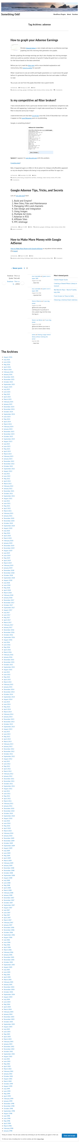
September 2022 (9, 469)
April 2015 (7, 679)
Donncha (14, 88)
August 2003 (8, 1027)
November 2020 (9, 521)
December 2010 (9, 808)
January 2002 (8, 1074)
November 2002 (9, 1049)
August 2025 (8, 387)
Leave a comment (17, 229)
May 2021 (7, 506)
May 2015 (7, 677)
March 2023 (8, 454)
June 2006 (7, 942)
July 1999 (7, 1089)
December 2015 (9, 660)
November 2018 (9, 573)
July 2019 (7, 553)
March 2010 (8, 831)
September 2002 (9, 1054)
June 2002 (7, 1061)
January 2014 (8, 717)
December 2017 (9, 600)
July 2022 (7, 474)
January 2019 (8, 568)
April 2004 (7, 1007)
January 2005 (8, 985)
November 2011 (9, 781)
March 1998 (8, 1126)
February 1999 (8, 1099)
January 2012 (8, 776)
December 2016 (9, 630)
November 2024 (9, 409)
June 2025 (7, 392)
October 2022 (8, 466)
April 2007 (7, 918)
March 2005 (8, 980)
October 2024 (8, 412)
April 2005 (7, 977)
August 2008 (8, 878)
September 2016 (9, 637)
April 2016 (7, 650)
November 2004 (9, 989)
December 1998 (9, 1104)
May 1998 (7, 1121)
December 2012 (9, 749)
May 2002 (7, 1064)
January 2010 (8, 836)
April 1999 (7, 1096)
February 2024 (8, 427)
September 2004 (9, 994)
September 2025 (9, 384)
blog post (31, 65)
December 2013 (9, 719)
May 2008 (7, 885)
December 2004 (9, 987)
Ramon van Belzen (37, 320)
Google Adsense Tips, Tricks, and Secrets (37, 190)
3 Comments (15, 180)
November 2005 (9, 960)
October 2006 (8, 932)
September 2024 (9, 414)
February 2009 (8, 863)
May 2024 (7, 419)
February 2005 (8, 982)
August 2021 (8, 498)
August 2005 (8, 967)
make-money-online (39, 90)
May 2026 (7, 365)
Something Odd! (10, 14)
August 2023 (8, 441)
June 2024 (7, 417)
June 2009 (7, 853)
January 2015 (8, 687)
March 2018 (8, 593)
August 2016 (8, 640)
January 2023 (8, 459)
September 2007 (9, 905)
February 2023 (8, 456)
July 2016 (7, 642)
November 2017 (9, 603)
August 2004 (8, 997)
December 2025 (9, 377)
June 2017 (7, 615)
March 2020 (8, 538)
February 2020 (8, 541)
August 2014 (8, 699)
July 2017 (7, 613)
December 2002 (9, 1047)
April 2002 (7, 1066)
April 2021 (7, 508)
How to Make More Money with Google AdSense (36, 241)
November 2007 (9, 900)
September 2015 (9, 667)
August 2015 (8, 670)
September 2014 (9, 697)
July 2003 (7, 1029)
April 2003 (7, 1037)
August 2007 (8, 908)
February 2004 (8, 1012)
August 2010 (8, 818)
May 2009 (7, 856)
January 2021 (8, 516)
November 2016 (9, 632)
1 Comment (59, 258)
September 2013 (9, 727)
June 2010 (7, 823)
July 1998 (7, 1116)
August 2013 (8, 729)
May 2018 (7, 588)
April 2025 (7, 397)
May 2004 (7, 1004)
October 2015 (8, 665)
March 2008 (8, 890)
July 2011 (7, 791)
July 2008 (7, 880)
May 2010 (7, 826)
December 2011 (9, 779)
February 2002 (8, 1071)
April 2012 (7, 769)
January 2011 (8, 806)
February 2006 (8, 952)
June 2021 (7, 503)
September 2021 (9, 496)
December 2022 (9, 461)
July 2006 (7, 940)
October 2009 (8, 843)
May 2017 (7, 617)
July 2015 (7, 672)
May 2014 (7, 707)
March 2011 (8, 801)
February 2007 (8, 923)
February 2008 (8, 893)
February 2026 (8, 372)
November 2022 (9, 464)
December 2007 (9, 898)
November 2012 (9, 751)
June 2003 (7, 1032)
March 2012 (8, 771)
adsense (14, 90)
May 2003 (7, 1034)
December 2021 (9, 491)
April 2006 (7, 947)
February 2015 (8, 684)
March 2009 (8, 861)
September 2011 (9, 786)
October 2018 (8, 575)
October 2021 (8, 493)
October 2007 (8, 903)
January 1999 (8, 1101)
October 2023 (8, 436)
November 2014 (9, 692)
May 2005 (7, 975)
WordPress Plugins (59, 14)
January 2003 (8, 1044)
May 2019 (7, 558)
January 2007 (8, 925)
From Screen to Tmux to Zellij (64, 296)
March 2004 (8, 1009)
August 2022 (8, 471)
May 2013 (7, 737)
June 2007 (7, 913)
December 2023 (9, 431)
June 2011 (7, 794)
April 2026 (7, 367)
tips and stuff (20, 196)
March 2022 (8, 484)
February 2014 (8, 714)
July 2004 (7, 999)
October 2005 (8, 962)
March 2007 (8, 920)
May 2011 (7, 796)
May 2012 (7, 766)
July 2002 (7, 1059)
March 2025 (8, 399)
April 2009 (7, 858)
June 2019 (7, 555)
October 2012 (8, 754)
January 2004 (8, 1014)
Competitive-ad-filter (30, 177)
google (25, 90)
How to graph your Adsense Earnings (34, 40)
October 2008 (8, 873)
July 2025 (7, 389)
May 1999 (7, 1094)
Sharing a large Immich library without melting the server (41, 337)
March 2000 (8, 1081)
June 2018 (7, 585)
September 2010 (9, 816)
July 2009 (7, 851)
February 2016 (8, 655)
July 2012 (7, 761)
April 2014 (7, 709)
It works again (15, 163)
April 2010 (7, 828)
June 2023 (7, 446)
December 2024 (9, 407)
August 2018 (8, 580)
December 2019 (9, 546)
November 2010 (9, 811)
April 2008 (7, 888)
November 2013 (9, 722)
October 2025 (8, 382)
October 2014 (8, 694)
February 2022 (8, 486)
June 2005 (7, 972)
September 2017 (9, 608)
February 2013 (8, 744)
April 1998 (7, 1123)
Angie (15, 251)
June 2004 (7, 1002)
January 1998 (8, 1131)
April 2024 (7, 422)
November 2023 (9, 434)
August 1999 (8, 1086)
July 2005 (7, 970)
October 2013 (8, 724)
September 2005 (9, 965)
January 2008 (8, 895)
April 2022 (7, 481)
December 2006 (9, 927)
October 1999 (8, 1084)
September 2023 (9, 439)
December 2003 (9, 1017)
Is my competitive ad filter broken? (33, 100)
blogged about (31, 48)
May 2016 (7, 647)
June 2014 (7, 704)
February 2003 (8, 1042)
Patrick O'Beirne (36, 301)
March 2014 (8, 712)
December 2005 (9, 957)
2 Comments (58, 90)
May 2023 (7, 449)
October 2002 (8, 1051)
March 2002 (8, 1069)
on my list (35, 116)
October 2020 (8, 523)
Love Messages (27, 118)
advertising (20, 177)
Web (34, 88)
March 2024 (8, 424)
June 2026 (7, 362)
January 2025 (8, 404)
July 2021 (7, 501)
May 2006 (7, 945)
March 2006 (8, 950)
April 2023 (7, 451)
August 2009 (8, 848)
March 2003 (8, 1039)
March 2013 (8, 741)
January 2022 (8, 489)
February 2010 (8, 833)
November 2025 (9, 379)
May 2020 (7, 533)
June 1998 (7, 1118)
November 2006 (9, 930)
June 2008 (7, 883)
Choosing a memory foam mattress (65, 300)
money (47, 90)
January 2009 (8, 865)
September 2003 (9, 1024)
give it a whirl (27, 68)
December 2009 (9, 838)
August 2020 (8, 528)
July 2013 (7, 732)
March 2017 (8, 622)
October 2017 (8, 605)
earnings (19, 90)
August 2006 (8, 937)
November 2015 (9, 662)
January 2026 (8, 374)
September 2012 (9, 756)
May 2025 (7, 394)
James (33, 334)
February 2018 (8, 595)
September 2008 (9, 875)
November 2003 (9, 1019)
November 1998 (9, 1106)
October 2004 (8, 992)
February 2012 (8, 774)
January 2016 (8, 657)
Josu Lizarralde (36, 276)
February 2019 (8, 565)
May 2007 (7, 915)
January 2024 (8, 429)
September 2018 (9, 578)
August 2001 (8, 1079)
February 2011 (8, 803)
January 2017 (8, 627)
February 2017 (8, 625)
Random (75, 14)
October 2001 (8, 1076)
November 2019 (9, 548)
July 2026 (7, 360)
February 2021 (8, 513)
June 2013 (7, 734)
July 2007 (7, 910)
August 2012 (8, 759)
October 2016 (8, 635)
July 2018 (7, 583)
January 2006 (8, 955)
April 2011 (7, 799)
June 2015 (7, 675)
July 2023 (7, 444)
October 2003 (8, 1022)
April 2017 (7, 620)
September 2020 (9, 526)
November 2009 (9, 841)
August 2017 (8, 610)
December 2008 (9, 868)
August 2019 (8, 551)
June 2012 (7, 764)
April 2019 (7, 560)
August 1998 (8, 1113)
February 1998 (8, 1128)
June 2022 (7, 476)
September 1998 (9, 1111)
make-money (34, 258)
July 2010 (7, 821)
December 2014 (9, 689)
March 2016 (8, 652)
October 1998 (8, 1109)
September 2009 (9, 846)
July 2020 (7, 531)
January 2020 (8, 543)
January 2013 (8, 746)
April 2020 (7, 536)
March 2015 (8, 682)
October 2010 (8, 813)
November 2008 (9, 870)
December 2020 (9, 518)
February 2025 (8, 402)
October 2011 (8, 784)
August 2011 (8, 789)
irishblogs (30, 90)
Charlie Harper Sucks (61, 280)
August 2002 (8, 1056)
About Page (40, 1139)
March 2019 (8, 563)
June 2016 (7, 645)
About (69, 14)
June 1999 (7, 1091)
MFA (56, 177)
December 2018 (9, 570)
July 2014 (7, 702)
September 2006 (9, 935)
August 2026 (8, 357)
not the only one (31, 158)
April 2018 (7, 590)
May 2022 (7, 479)
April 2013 (7, 739)
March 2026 (8, 369)
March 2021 (8, 511)
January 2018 (8, 598)
